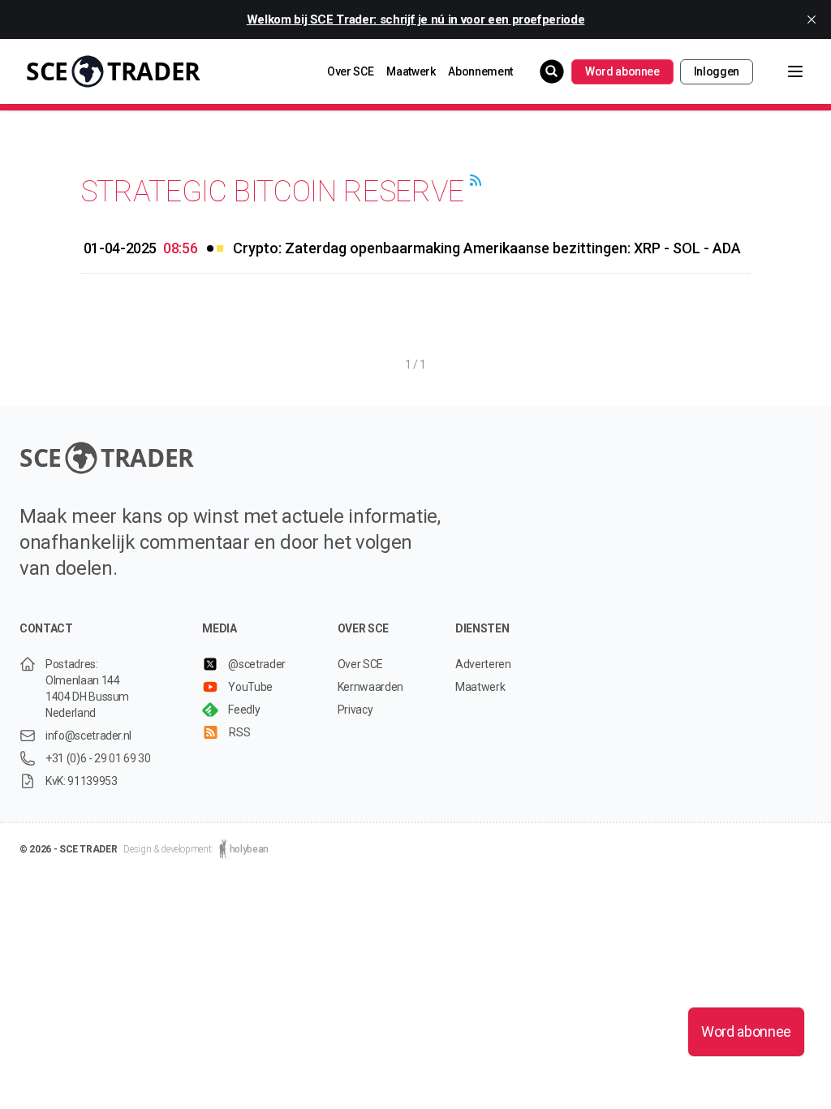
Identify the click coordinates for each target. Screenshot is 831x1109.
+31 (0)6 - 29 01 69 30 (97, 758)
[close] (812, 19)
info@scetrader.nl (88, 735)
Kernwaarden (370, 686)
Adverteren (483, 664)
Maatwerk (410, 71)
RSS (239, 732)
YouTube (250, 686)
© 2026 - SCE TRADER (68, 849)
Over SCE (350, 71)
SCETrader (113, 71)
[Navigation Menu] (782, 71)
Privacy (355, 709)
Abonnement (480, 71)
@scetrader (257, 664)
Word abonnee (622, 71)
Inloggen (716, 71)
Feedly (244, 709)
